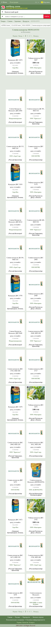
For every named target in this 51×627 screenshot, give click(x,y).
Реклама (17, 617)
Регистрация (14, 2)
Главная (10, 617)
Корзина (46, 2)
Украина (19, 622)
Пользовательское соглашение (15, 620)
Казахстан (25, 622)
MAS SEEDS (26, 25)
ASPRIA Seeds (5, 25)
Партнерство (26, 617)
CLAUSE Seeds (16, 25)
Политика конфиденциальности (35, 620)
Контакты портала (38, 617)
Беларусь (32, 622)
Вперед (35, 36)
